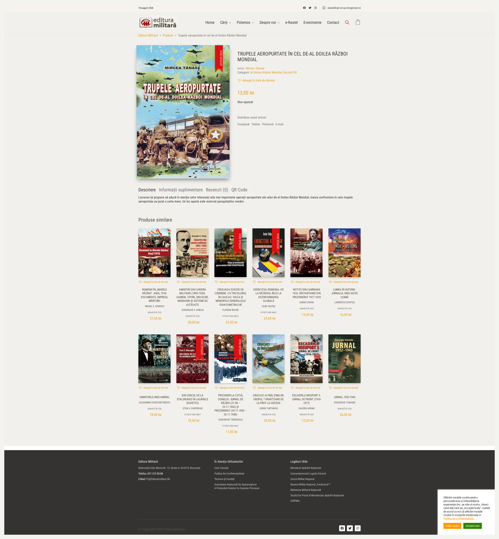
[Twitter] (350, 528)
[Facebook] (342, 528)
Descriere (147, 190)
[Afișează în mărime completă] (143, 51)
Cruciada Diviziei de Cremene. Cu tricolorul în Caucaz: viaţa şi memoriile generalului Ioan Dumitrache (230, 297)
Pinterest (268, 124)
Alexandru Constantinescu (154, 402)
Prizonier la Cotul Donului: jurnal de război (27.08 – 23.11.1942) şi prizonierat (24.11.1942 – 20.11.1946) (230, 405)
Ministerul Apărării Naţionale (305, 467)
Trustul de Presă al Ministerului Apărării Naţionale (317, 495)
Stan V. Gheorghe (193, 408)
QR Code (239, 190)
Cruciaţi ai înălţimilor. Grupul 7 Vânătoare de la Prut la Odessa (268, 399)
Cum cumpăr (221, 467)
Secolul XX (290, 72)
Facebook (243, 124)
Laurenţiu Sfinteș (344, 302)
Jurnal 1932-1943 (344, 397)
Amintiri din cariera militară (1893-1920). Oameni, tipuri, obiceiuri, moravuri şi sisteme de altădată (192, 297)
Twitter (255, 124)
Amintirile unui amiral (155, 397)
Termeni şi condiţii (224, 479)
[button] (256, 80)
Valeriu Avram (306, 408)
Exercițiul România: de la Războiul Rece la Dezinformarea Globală (268, 295)
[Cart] (358, 22)
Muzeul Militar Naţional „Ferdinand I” (310, 484)
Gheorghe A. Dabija (192, 309)
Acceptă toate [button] (473, 525)
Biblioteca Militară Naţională (305, 489)
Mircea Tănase (255, 68)
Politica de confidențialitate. (458, 518)
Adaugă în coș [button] (155, 312)
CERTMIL (295, 500)
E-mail (279, 124)
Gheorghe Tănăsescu (230, 419)
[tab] (148, 190)
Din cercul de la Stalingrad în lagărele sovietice (192, 399)
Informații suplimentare (181, 190)
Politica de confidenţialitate (229, 473)
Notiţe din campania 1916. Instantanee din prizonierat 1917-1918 (306, 293)
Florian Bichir (230, 309)
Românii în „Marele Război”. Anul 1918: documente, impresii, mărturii (154, 295)
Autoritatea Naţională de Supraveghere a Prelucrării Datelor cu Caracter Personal (236, 486)
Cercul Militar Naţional (302, 479)
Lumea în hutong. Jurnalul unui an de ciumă (344, 293)
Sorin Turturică (268, 408)
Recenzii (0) (217, 190)
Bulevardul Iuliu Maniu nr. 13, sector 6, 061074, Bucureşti (169, 467)
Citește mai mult (230, 316)
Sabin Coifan (306, 302)
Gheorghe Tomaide (344, 402)
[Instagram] (358, 528)
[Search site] (347, 23)
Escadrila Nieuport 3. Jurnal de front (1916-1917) (306, 399)
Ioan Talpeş (268, 306)
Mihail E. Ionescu (154, 306)
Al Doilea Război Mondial (266, 72)
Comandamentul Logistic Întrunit (308, 473)
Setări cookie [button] (452, 525)
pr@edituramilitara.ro (158, 479)
